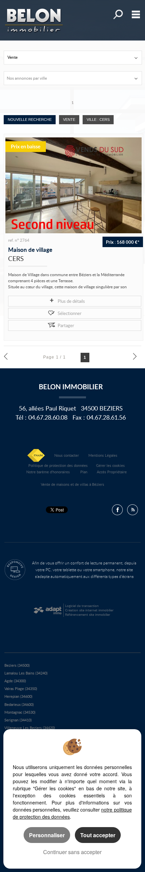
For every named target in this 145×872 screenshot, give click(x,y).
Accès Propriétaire (112, 471)
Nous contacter (66, 455)
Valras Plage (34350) (20, 688)
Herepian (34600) (18, 696)
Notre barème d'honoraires (48, 471)
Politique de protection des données (58, 465)
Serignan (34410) (18, 719)
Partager (66, 325)
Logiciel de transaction (82, 605)
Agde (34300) (15, 680)
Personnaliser (47, 835)
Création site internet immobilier (89, 610)
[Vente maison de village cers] (73, 185)
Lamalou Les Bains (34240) (26, 673)
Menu (134, 14)
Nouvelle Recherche (30, 119)
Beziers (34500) (17, 665)
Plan (83, 471)
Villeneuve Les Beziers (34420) (29, 727)
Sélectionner (70, 313)
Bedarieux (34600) (19, 704)
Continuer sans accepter (72, 852)
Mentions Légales (102, 455)
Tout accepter (97, 835)
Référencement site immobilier (87, 614)
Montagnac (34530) (19, 712)
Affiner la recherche (117, 14)
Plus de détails (71, 301)
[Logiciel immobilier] (47, 610)
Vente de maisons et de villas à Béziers (72, 484)
